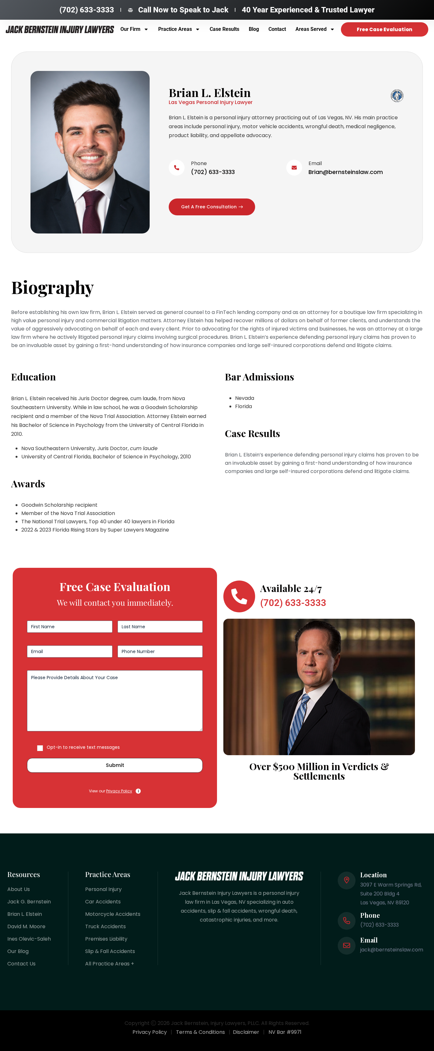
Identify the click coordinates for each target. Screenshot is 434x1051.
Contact (277, 29)
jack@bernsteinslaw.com (391, 949)
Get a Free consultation (209, 207)
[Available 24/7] (239, 596)
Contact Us (21, 963)
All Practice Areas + (109, 963)
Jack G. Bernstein (29, 901)
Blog (254, 29)
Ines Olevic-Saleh (29, 939)
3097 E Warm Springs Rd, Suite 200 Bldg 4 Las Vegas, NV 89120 (391, 893)
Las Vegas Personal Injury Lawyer (211, 102)
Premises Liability (106, 939)
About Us (18, 889)
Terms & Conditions (200, 1032)
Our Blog (18, 951)
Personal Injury (103, 889)
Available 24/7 (291, 588)
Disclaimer (246, 1032)
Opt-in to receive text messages (83, 747)
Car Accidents (103, 901)
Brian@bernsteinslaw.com (346, 172)
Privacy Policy (119, 791)
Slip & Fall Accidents (110, 951)
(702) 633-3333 (213, 172)
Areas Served (311, 29)
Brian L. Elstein (24, 914)
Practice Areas (175, 29)
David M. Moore (26, 926)
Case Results (224, 29)
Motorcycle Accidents (112, 914)
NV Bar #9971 (285, 1032)
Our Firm (130, 29)
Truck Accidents (105, 926)
